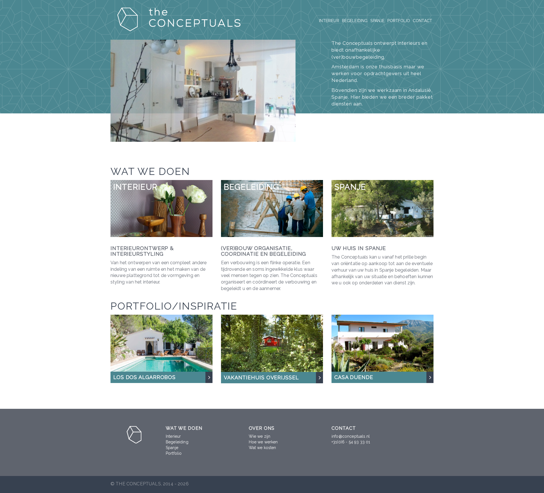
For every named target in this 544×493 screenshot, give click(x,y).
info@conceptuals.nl (351, 436)
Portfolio (398, 20)
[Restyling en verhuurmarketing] (272, 343)
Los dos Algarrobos (144, 377)
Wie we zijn (260, 436)
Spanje (377, 20)
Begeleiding (355, 20)
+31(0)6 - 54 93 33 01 (351, 442)
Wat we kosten (262, 447)
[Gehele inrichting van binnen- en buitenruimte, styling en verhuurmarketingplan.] (161, 343)
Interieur (329, 20)
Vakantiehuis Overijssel (261, 377)
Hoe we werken (263, 442)
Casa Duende (353, 377)
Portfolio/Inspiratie (173, 306)
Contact (422, 20)
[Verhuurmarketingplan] (383, 343)
